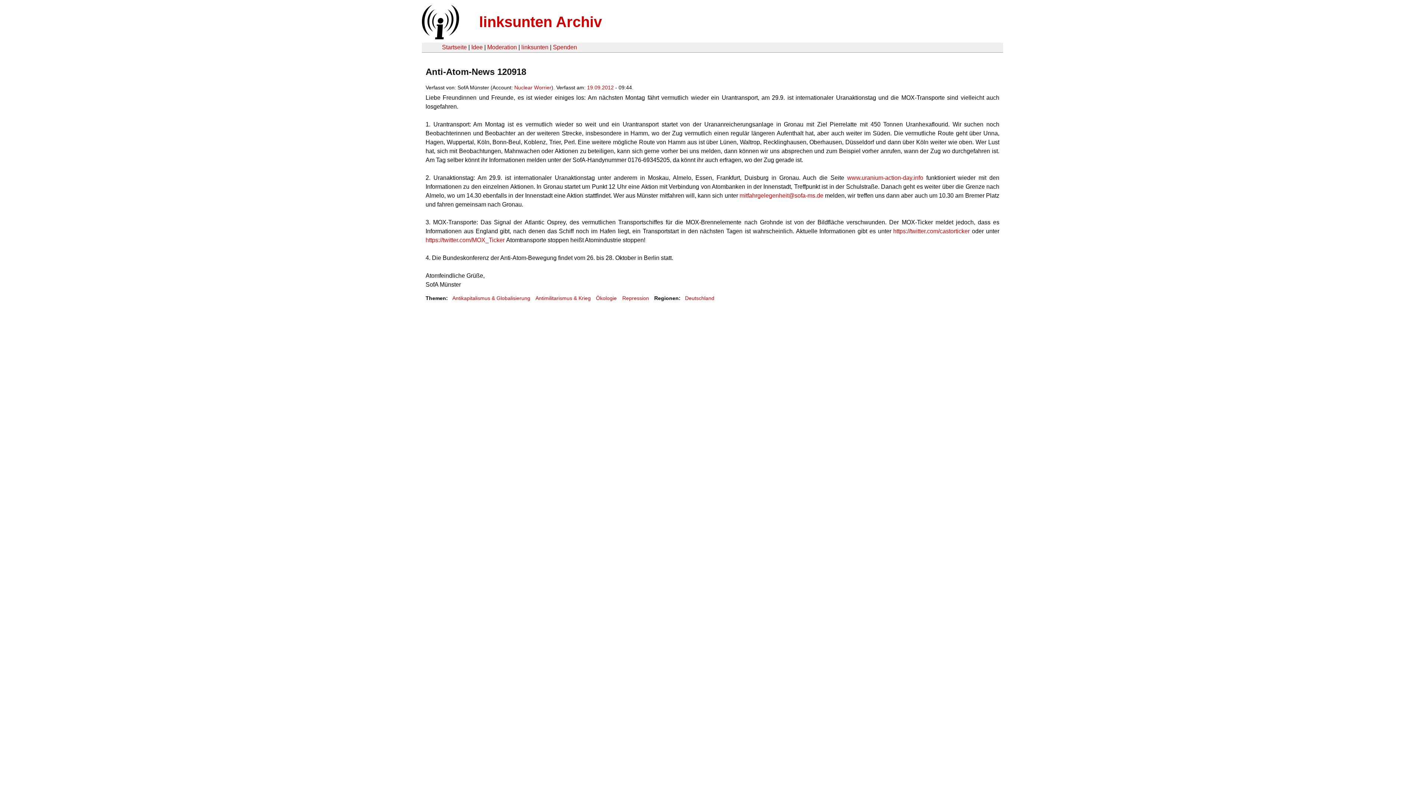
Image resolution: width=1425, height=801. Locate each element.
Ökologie (606, 298)
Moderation (502, 47)
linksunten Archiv (540, 22)
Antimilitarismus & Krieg (563, 298)
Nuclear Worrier (532, 87)
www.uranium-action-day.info (885, 178)
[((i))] (439, 37)
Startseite (454, 47)
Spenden (565, 47)
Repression (635, 298)
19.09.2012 (600, 87)
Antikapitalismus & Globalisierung (491, 298)
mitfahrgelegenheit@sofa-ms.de (781, 195)
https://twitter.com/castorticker (931, 231)
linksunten (534, 47)
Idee (477, 47)
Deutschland (699, 298)
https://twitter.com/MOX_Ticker (465, 240)
